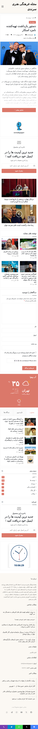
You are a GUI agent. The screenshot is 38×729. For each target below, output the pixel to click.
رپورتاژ (33, 484)
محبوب (32, 412)
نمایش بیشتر (19, 110)
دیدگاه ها (6, 412)
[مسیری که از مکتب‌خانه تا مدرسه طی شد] (30, 450)
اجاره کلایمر (33, 652)
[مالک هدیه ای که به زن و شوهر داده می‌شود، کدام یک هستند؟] (28, 244)
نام (35, 326)
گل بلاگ (32, 490)
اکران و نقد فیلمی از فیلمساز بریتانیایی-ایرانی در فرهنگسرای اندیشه (14, 440)
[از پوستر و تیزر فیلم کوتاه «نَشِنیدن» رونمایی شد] (30, 431)
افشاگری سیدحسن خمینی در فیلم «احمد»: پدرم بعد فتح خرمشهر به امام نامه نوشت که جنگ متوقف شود (28, 278)
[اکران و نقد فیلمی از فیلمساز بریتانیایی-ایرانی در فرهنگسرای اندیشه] (30, 441)
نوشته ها (28, 18)
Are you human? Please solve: (27, 360)
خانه (33, 18)
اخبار (33, 477)
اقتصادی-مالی (31, 487)
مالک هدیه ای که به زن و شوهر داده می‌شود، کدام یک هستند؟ (29, 253)
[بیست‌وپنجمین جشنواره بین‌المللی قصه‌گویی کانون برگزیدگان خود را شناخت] (10, 266)
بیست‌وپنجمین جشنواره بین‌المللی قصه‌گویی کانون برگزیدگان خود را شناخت (10, 276)
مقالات (33, 494)
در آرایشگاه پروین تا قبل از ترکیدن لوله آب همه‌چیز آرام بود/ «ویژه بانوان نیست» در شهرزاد (13, 421)
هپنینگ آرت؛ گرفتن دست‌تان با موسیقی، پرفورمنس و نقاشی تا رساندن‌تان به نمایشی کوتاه (13, 459)
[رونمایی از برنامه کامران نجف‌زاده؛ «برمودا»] (10, 244)
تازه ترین (19, 412)
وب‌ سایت (33, 344)
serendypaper (30, 35)
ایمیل (34, 335)
